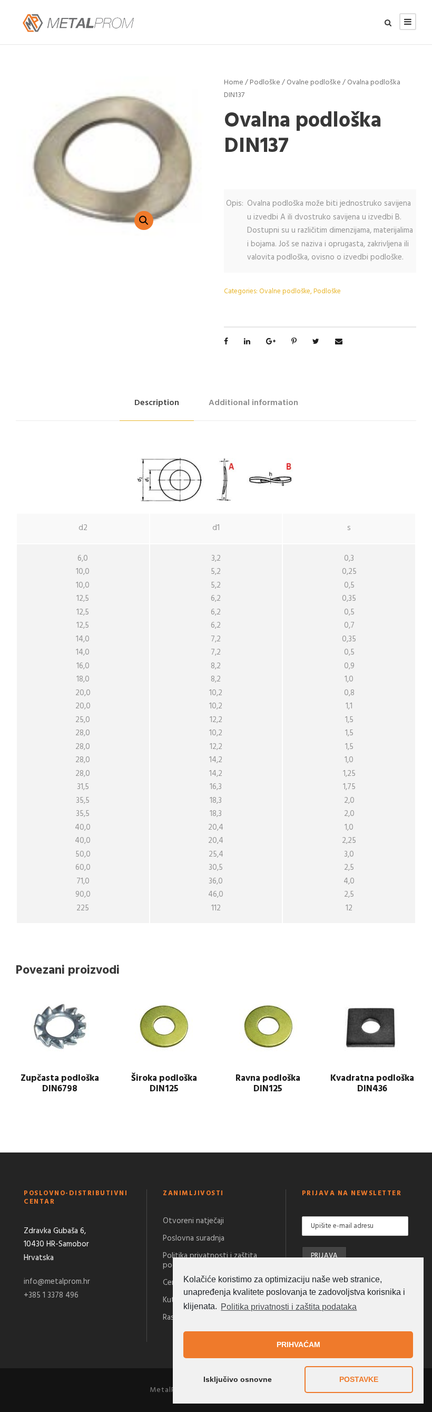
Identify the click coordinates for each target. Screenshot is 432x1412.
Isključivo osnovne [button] (237, 1379)
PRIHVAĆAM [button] (298, 1344)
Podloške (265, 82)
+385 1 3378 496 (51, 1295)
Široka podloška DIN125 (164, 1083)
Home (233, 82)
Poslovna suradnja (193, 1238)
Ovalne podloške (314, 82)
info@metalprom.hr (57, 1281)
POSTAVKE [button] (358, 1379)
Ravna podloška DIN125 (267, 1083)
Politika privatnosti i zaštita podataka (289, 1306)
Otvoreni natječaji (193, 1221)
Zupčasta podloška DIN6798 (60, 1083)
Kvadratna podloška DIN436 (372, 1083)
